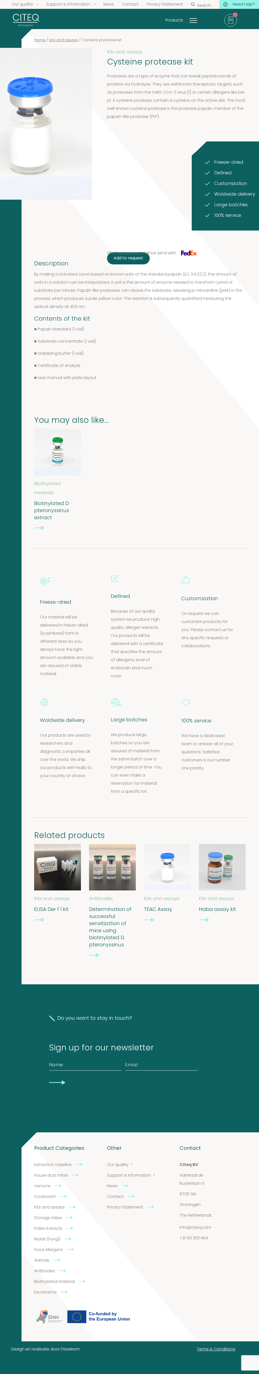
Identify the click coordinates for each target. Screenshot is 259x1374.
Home (40, 40)
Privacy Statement (165, 5)
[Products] (199, 19)
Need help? (244, 5)
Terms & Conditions (216, 1349)
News (108, 5)
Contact (130, 5)
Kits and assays (63, 40)
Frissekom (70, 1349)
